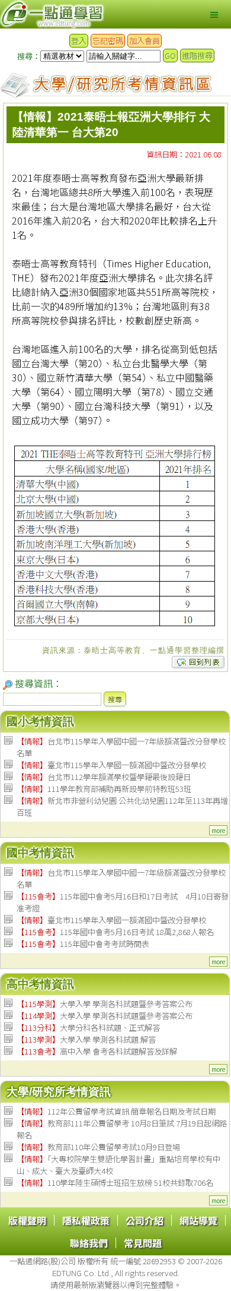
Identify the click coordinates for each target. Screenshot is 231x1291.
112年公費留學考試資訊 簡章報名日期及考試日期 (116, 1111)
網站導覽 (198, 1220)
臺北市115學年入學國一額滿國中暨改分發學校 (111, 765)
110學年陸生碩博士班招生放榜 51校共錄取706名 (115, 1182)
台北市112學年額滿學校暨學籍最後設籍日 (104, 776)
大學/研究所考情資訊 (59, 1091)
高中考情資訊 (40, 984)
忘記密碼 (107, 40)
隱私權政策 (86, 1220)
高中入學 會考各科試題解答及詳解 (97, 1051)
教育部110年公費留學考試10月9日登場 (98, 1147)
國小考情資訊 (40, 721)
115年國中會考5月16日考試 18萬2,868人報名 (115, 932)
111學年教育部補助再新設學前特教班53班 (104, 788)
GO (170, 55)
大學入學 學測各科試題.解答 (86, 1039)
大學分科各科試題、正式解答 (88, 1027)
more (218, 830)
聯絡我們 (89, 1243)
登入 (78, 40)
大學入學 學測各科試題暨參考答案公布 (104, 1003)
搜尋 (115, 699)
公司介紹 (144, 1220)
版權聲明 (27, 1220)
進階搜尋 (197, 55)
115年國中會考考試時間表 (83, 943)
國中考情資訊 (40, 853)
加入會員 (144, 40)
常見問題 (143, 1243)
